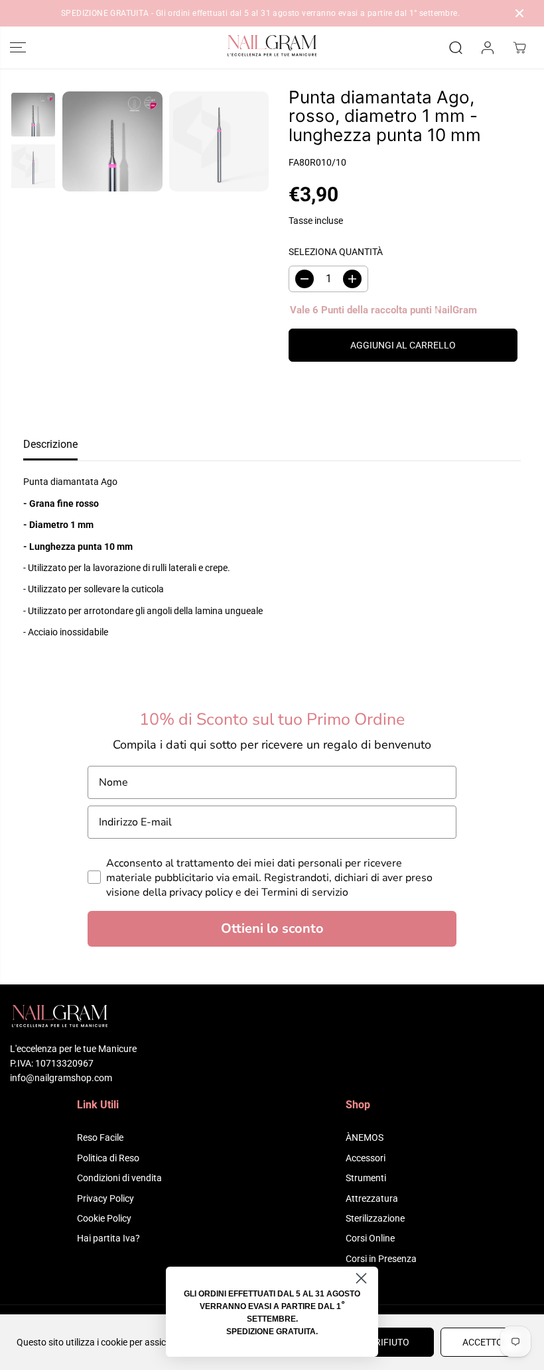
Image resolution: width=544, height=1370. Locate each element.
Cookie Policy (104, 1218)
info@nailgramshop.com (61, 1078)
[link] (272, 1017)
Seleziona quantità (336, 251)
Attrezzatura (372, 1198)
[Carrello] (519, 47)
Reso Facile (100, 1137)
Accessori (365, 1158)
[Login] (487, 47)
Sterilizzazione (375, 1218)
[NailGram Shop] (272, 47)
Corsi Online (370, 1238)
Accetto (482, 1342)
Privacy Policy (105, 1198)
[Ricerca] (455, 47)
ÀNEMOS (364, 1137)
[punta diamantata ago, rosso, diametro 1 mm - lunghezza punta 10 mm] (112, 141)
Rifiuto (392, 1342)
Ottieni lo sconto (272, 928)
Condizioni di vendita (119, 1178)
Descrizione (50, 444)
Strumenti (366, 1178)
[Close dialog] (361, 1278)
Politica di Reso (108, 1158)
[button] (18, 47)
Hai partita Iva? (108, 1238)
